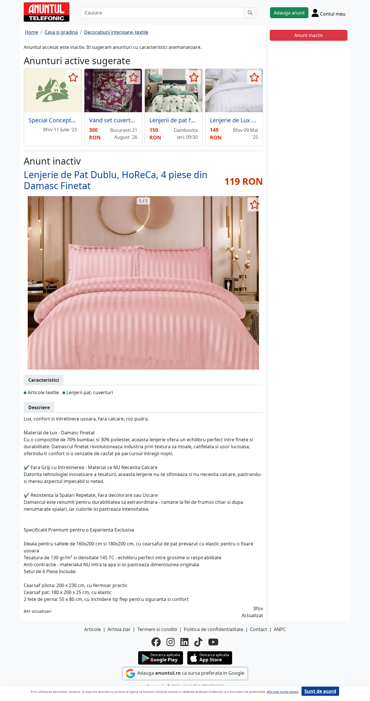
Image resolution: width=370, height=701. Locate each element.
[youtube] (213, 642)
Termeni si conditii (157, 629)
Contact (258, 629)
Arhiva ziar (119, 629)
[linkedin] (184, 642)
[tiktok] (198, 642)
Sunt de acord (320, 691)
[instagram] (170, 642)
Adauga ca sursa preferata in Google (190, 673)
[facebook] (156, 642)
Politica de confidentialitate (213, 629)
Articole (92, 629)
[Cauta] (250, 12)
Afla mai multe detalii (283, 691)
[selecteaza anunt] (73, 77)
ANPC (280, 629)
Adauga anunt (289, 13)
